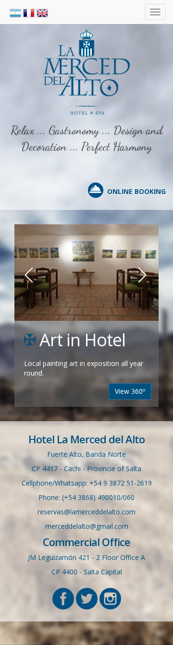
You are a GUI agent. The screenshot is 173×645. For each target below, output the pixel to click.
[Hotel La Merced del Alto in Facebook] (63, 597)
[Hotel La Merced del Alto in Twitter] (87, 597)
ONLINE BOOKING (136, 191)
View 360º (130, 391)
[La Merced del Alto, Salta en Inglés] (42, 12)
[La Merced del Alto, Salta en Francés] (30, 12)
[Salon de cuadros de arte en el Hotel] (86, 272)
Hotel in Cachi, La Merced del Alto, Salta (86, 72)
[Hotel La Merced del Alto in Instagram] (110, 597)
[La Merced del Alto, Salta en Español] (16, 12)
